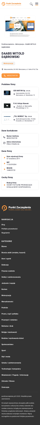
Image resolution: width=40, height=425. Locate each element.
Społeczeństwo (7, 344)
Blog (3, 225)
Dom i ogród (6, 259)
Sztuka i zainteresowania (11, 363)
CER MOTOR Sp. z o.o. (22, 91)
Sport (4, 350)
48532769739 (12, 76)
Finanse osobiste (8, 271)
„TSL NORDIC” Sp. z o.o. (22, 116)
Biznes (4, 246)
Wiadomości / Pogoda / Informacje (15, 375)
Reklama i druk (7, 326)
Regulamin (6, 233)
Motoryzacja (8, 63)
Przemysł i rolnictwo (9, 320)
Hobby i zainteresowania (11, 277)
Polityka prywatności (10, 229)
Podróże (5, 308)
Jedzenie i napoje (8, 283)
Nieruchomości (7, 302)
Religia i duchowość (9, 332)
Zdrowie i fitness (8, 381)
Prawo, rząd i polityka (10, 314)
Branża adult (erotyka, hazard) (13, 253)
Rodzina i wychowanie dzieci (13, 338)
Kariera (4, 289)
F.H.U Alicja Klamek (21, 103)
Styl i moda (6, 357)
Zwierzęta (5, 387)
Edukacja (5, 265)
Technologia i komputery (11, 369)
